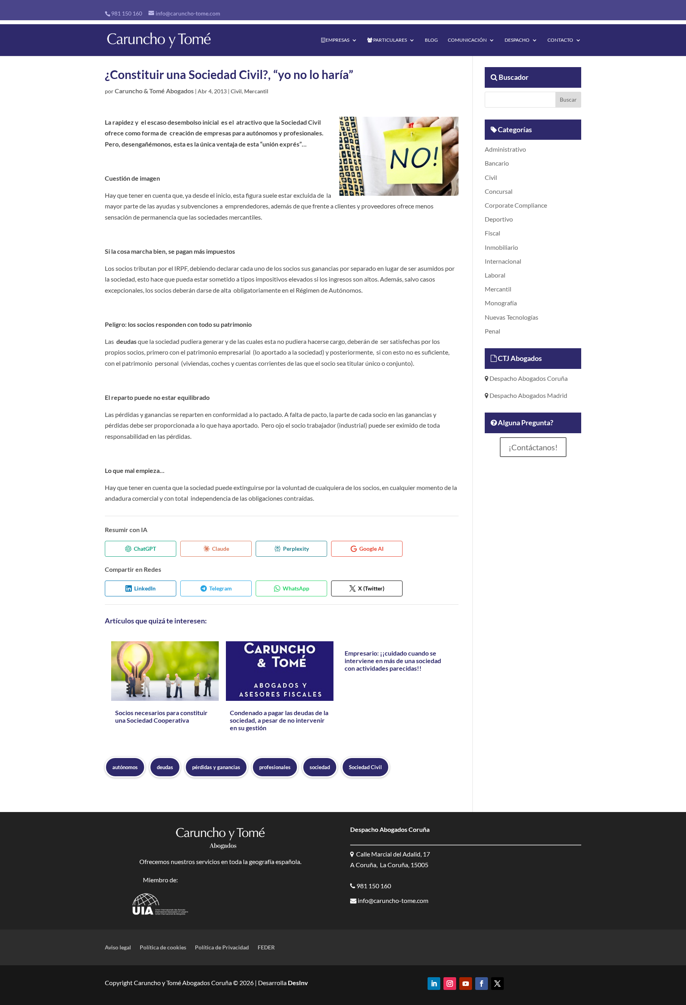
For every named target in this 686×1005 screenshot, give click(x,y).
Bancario (497, 163)
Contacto (560, 40)
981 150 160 (126, 13)
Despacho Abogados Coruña (528, 378)
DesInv (297, 982)
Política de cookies (163, 948)
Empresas (337, 40)
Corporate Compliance (516, 205)
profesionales (275, 767)
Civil (236, 91)
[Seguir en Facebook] (481, 983)
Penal (492, 331)
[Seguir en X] (497, 983)
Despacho (517, 40)
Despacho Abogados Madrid (527, 395)
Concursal (499, 191)
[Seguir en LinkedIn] (434, 983)
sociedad (320, 767)
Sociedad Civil (365, 767)
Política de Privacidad (222, 948)
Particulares (389, 40)
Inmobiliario (501, 247)
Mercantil (256, 91)
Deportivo (499, 219)
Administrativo (505, 149)
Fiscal (492, 233)
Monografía (501, 303)
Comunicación (467, 40)
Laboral (495, 275)
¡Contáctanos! (533, 447)
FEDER (266, 948)
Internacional (503, 261)
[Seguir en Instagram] (449, 983)
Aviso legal (118, 948)
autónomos (125, 767)
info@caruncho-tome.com (392, 900)
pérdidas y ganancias (216, 767)
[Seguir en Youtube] (465, 983)
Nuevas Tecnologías (511, 317)
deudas (165, 767)
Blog (431, 40)
